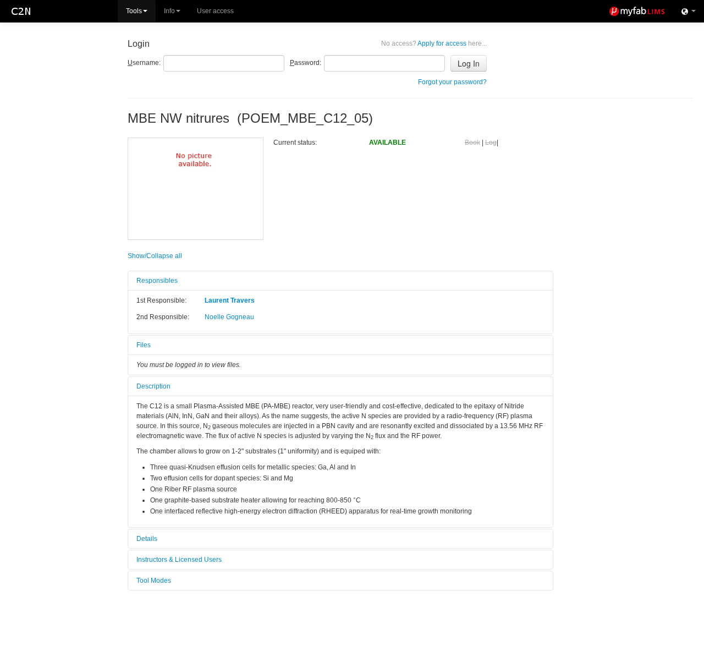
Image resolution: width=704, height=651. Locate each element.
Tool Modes (153, 580)
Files (143, 345)
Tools (134, 11)
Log (491, 142)
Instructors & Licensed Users (179, 560)
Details (146, 539)
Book (472, 142)
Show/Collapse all (155, 256)
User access (215, 11)
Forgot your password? (452, 82)
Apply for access (434, 43)
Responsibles (157, 281)
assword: (305, 63)
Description (153, 386)
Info (169, 11)
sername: (144, 63)
